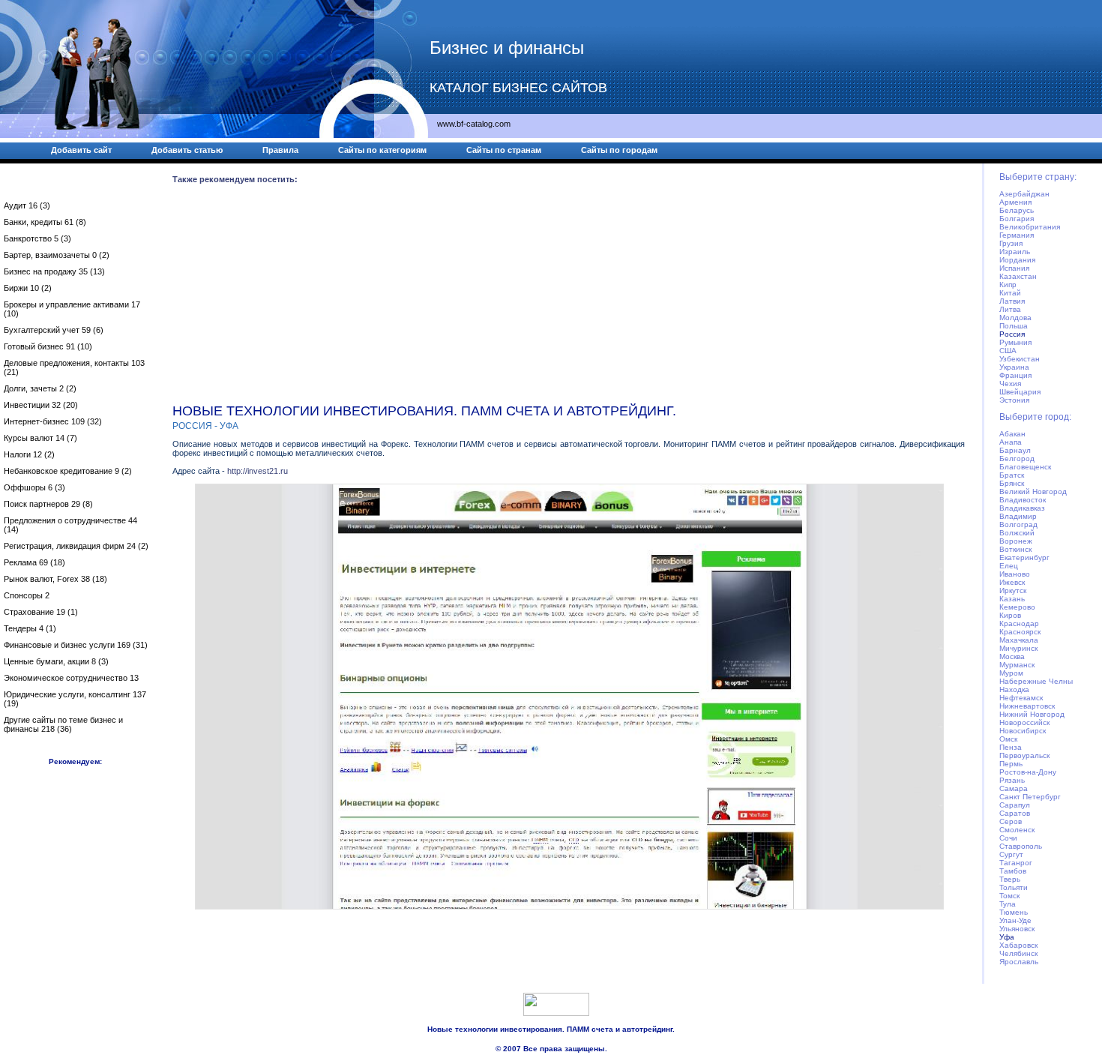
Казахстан (1018, 276)
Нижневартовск (1027, 706)
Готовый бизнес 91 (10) (48, 346)
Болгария (1016, 218)
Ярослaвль (1018, 962)
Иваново (1014, 574)
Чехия (1010, 383)
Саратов (1014, 813)
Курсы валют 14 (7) (40, 437)
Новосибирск (1022, 731)
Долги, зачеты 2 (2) (40, 388)
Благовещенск (1025, 467)
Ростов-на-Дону (1027, 772)
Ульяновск (1017, 929)
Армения (1015, 202)
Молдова (1015, 317)
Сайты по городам (619, 149)
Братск (1011, 475)
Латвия (1012, 301)
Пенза (1010, 747)
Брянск (1011, 483)
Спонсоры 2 (26, 595)
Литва (1010, 309)
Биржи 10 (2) (28, 287)
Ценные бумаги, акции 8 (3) (56, 661)
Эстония (1014, 400)
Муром (1011, 673)
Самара (1013, 788)
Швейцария (1020, 392)
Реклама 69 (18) (34, 562)
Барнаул (1015, 450)
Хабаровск (1018, 945)
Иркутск (1012, 590)
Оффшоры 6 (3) (34, 487)
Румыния (1015, 342)
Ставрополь (1020, 846)
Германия (1016, 235)
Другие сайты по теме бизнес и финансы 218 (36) (63, 724)
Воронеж (1015, 541)
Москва (1012, 656)
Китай (1010, 293)
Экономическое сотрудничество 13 (71, 677)
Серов (1010, 821)
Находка (1014, 689)
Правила (280, 149)
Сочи (1008, 838)
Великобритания (1029, 227)
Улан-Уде (1015, 920)
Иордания (1017, 260)
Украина (1014, 367)
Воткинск (1015, 549)
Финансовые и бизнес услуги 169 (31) (76, 644)
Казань (1012, 599)
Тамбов (1012, 871)
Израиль (1014, 251)
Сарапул (1014, 805)
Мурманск (1017, 665)
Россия (1012, 334)
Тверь (1009, 879)
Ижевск (1012, 582)
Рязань (1012, 780)
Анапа (1010, 442)
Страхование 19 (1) (41, 611)
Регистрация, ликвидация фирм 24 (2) (76, 545)
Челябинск (1018, 953)
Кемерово (1017, 607)
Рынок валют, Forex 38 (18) (55, 578)
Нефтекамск (1021, 698)
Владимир (1018, 516)
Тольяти (1013, 887)
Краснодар (1019, 623)
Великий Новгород (1033, 491)
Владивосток (1022, 500)
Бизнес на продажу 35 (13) (54, 271)
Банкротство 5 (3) (37, 238)
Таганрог (1015, 863)
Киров (1010, 615)
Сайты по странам (503, 149)
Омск (1008, 739)
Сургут (1011, 854)
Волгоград (1018, 524)
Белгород (1017, 458)
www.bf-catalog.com (474, 123)
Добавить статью (187, 149)
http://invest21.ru (257, 470)
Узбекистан (1019, 359)
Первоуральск (1024, 755)
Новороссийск (1024, 722)
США (1008, 350)
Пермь (1011, 764)
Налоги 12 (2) (29, 454)
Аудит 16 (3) (27, 205)
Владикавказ (1022, 508)
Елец (1008, 566)
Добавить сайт (81, 149)
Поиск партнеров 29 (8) (48, 503)
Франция (1015, 375)
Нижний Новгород (1032, 714)
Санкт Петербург (1030, 797)
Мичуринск (1018, 648)
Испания (1014, 268)
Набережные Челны (1036, 681)
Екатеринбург (1024, 557)
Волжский (1017, 533)
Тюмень (1013, 912)
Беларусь (1016, 210)
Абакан (1012, 434)
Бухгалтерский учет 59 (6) (53, 329)
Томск (1009, 896)
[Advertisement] (568, 297)
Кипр (1008, 284)
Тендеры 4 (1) (30, 628)
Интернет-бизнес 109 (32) (53, 421)
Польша (1013, 326)
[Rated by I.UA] (556, 1013)
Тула (1007, 904)
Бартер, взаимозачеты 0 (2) (56, 254)
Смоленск (1017, 830)
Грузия (1011, 243)
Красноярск (1020, 632)
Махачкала (1018, 640)
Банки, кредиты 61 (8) (45, 221)
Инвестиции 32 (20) (41, 404)
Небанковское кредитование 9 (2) (68, 470)
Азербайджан (1024, 194)
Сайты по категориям (382, 149)
